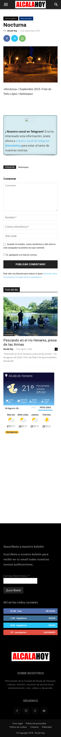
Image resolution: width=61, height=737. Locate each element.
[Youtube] (44, 711)
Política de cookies (18, 727)
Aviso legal (18, 723)
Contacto (34, 727)
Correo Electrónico (16, 576)
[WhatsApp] (22, 38)
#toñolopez (23, 167)
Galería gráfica (11, 18)
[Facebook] (6, 38)
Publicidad (47, 727)
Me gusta (50, 611)
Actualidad (8, 334)
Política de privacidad (36, 723)
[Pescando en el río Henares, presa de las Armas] (30, 316)
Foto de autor (26, 18)
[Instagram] (26, 711)
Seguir (52, 618)
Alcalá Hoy (12, 30)
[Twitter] (14, 38)
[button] (5, 4)
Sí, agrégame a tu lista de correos (21, 255)
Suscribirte (49, 632)
